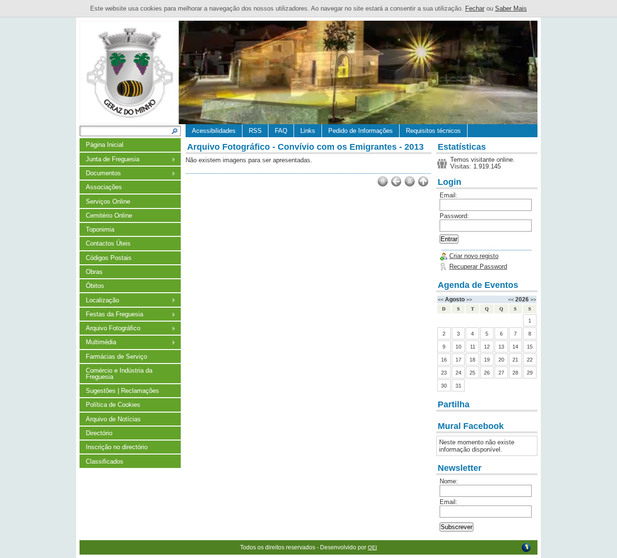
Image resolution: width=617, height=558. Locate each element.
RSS (255, 130)
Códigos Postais (109, 257)
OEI (372, 547)
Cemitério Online (109, 215)
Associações (104, 187)
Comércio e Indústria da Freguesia (119, 373)
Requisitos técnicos (433, 130)
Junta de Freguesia (109, 160)
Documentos (100, 173)
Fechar (474, 8)
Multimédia (98, 342)
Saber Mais (511, 8)
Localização (99, 301)
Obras (94, 271)
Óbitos (95, 285)
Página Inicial (104, 144)
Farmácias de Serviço (116, 356)
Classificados (104, 461)
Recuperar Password (478, 266)
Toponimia (100, 229)
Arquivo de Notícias (113, 419)
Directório (99, 433)
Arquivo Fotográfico (110, 328)
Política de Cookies (113, 404)
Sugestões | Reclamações (122, 390)
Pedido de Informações (360, 130)
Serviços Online (108, 201)
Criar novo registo (473, 256)
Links (307, 130)
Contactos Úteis (108, 243)
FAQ (281, 130)
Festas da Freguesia (111, 315)
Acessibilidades (214, 130)
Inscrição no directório (117, 447)
